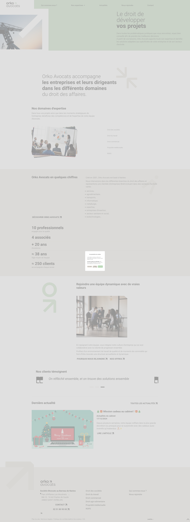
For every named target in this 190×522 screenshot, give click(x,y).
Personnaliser (89, 266)
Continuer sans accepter (95, 266)
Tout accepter (100, 266)
